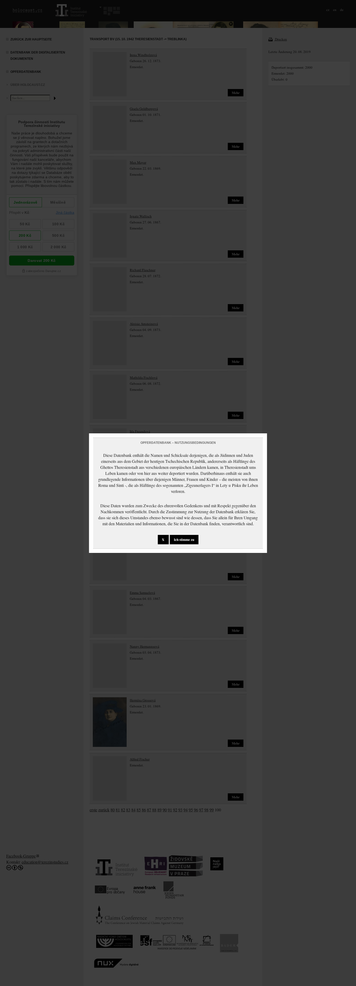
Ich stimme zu (184, 539)
